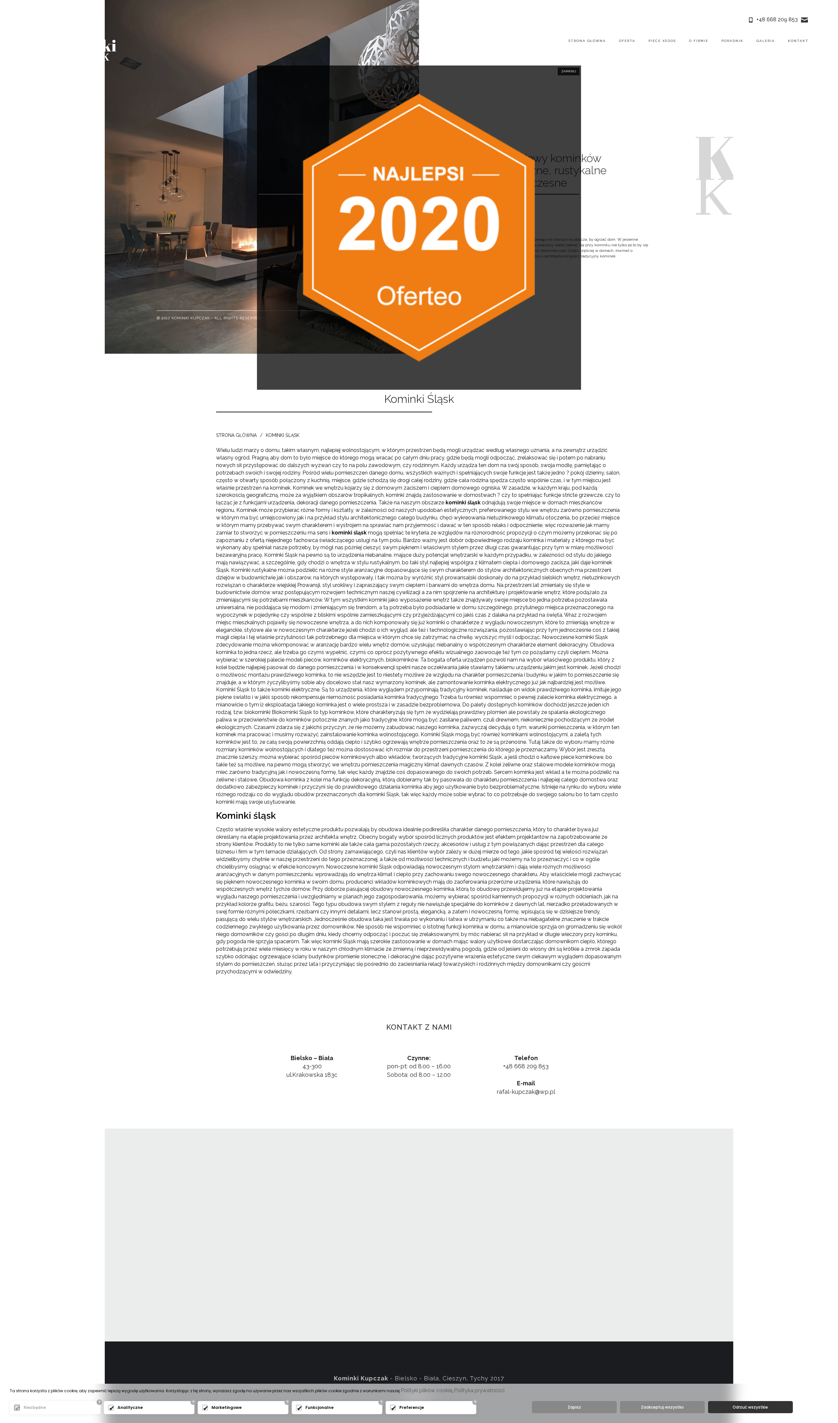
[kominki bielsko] (85, 51)
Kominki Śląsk (283, 435)
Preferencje (411, 1407)
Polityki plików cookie (426, 1390)
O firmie (698, 41)
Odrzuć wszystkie (750, 1407)
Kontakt (798, 41)
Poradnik (732, 41)
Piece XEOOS (662, 41)
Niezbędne (35, 1407)
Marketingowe (226, 1407)
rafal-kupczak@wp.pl (526, 1091)
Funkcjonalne (319, 1407)
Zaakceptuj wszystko (662, 1407)
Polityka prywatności (479, 1390)
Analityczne (130, 1407)
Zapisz (574, 1407)
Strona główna (587, 41)
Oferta (627, 41)
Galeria (765, 41)
